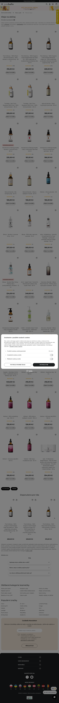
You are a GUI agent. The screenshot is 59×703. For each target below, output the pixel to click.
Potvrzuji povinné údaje (17, 364)
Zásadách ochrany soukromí (16, 346)
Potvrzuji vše (44, 364)
